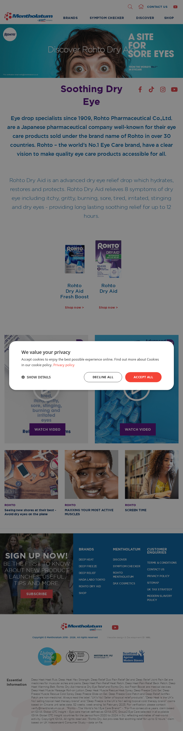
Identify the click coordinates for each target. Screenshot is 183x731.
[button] (36, 377)
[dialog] (91, 365)
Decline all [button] (103, 377)
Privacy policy (64, 365)
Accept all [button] (143, 377)
